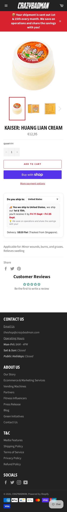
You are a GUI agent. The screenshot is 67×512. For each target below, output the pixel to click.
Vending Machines (15, 386)
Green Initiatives (14, 416)
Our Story (10, 374)
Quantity (8, 143)
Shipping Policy (13, 446)
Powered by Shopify (38, 494)
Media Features (13, 440)
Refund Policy (12, 464)
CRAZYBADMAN (19, 494)
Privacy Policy (12, 458)
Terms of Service (14, 452)
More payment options (32, 183)
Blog (6, 410)
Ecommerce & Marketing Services (24, 380)
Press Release (12, 404)
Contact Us (11, 422)
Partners (9, 392)
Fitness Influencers (15, 398)
